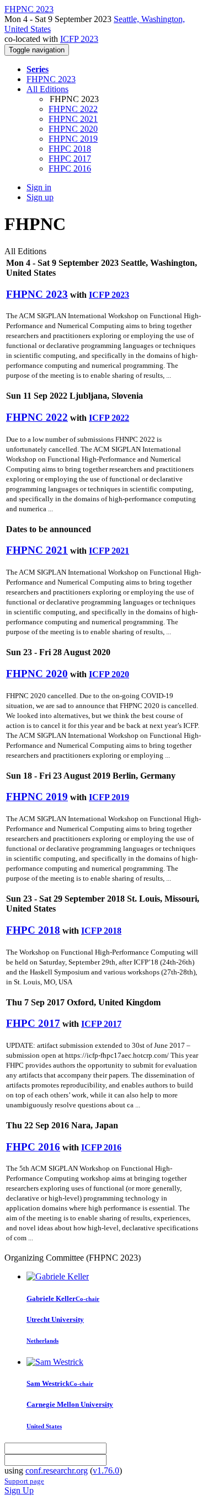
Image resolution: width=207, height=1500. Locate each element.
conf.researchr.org (56, 1470)
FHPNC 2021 (73, 119)
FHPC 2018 (70, 148)
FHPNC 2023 (51, 79)
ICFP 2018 (101, 930)
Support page (24, 1481)
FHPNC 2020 (73, 128)
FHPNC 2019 (73, 138)
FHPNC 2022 (73, 109)
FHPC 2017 (70, 158)
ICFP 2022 (109, 417)
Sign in (38, 187)
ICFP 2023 (79, 39)
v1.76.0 (106, 1470)
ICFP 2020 (109, 674)
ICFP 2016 (101, 1147)
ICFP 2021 (109, 550)
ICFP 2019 (109, 797)
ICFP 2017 (101, 1023)
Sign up (40, 197)
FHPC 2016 (70, 168)
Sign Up (19, 1490)
